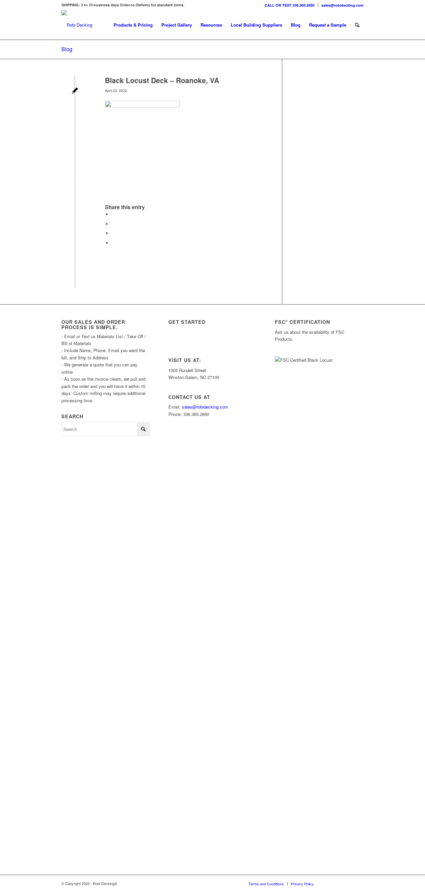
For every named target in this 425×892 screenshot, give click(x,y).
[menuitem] (289, 5)
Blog (66, 49)
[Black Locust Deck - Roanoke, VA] (74, 91)
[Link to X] (339, 883)
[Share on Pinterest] (113, 233)
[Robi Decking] (76, 25)
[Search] (357, 25)
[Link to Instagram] (329, 883)
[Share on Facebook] (113, 214)
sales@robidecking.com (342, 5)
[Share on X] (113, 224)
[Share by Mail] (113, 243)
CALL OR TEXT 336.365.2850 (289, 5)
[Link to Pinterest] (359, 883)
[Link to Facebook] (349, 883)
